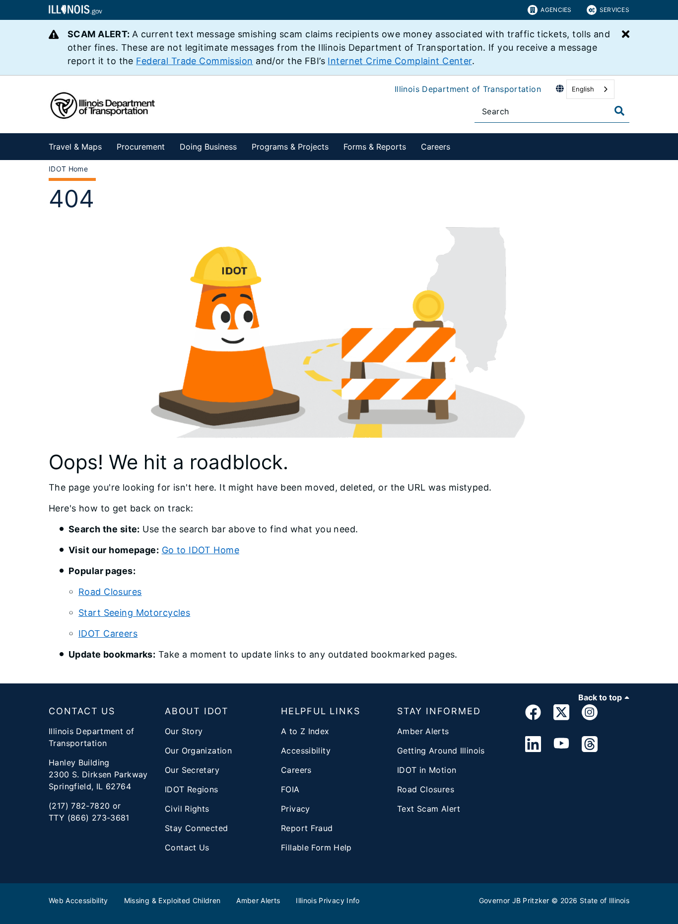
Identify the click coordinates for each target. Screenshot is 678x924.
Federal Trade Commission (194, 61)
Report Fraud (307, 828)
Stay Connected (196, 828)
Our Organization (198, 751)
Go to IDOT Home (200, 550)
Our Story (184, 731)
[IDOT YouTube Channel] (561, 744)
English (583, 89)
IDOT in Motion (426, 770)
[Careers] (457, 145)
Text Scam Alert (429, 809)
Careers (435, 147)
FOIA (290, 789)
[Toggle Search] (619, 111)
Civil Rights (187, 809)
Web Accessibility (78, 900)
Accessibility (306, 751)
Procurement (141, 147)
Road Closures (110, 592)
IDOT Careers (107, 633)
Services (614, 9)
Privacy (295, 809)
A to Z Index (305, 731)
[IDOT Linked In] (533, 744)
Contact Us (187, 847)
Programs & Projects (290, 147)
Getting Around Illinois (441, 751)
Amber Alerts (423, 731)
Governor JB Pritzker (514, 900)
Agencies (556, 9)
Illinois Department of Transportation (468, 89)
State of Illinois (604, 900)
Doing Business (208, 147)
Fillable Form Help (316, 847)
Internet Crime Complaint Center (400, 61)
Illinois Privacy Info (327, 900)
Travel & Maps (75, 147)
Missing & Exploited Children (172, 900)
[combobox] (590, 89)
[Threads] (590, 744)
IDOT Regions (191, 789)
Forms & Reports (374, 147)
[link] (533, 714)
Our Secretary (192, 770)
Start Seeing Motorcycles (134, 612)
